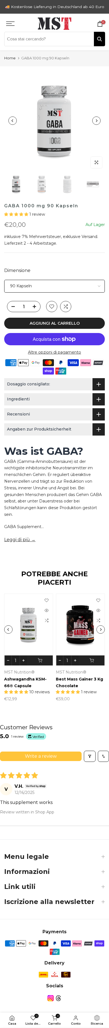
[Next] (96, 120)
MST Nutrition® (19, 672)
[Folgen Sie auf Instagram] (51, 998)
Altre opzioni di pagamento (54, 352)
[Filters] (90, 756)
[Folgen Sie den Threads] (58, 998)
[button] (16, 214)
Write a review (41, 756)
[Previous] (12, 120)
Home (10, 58)
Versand (89, 236)
